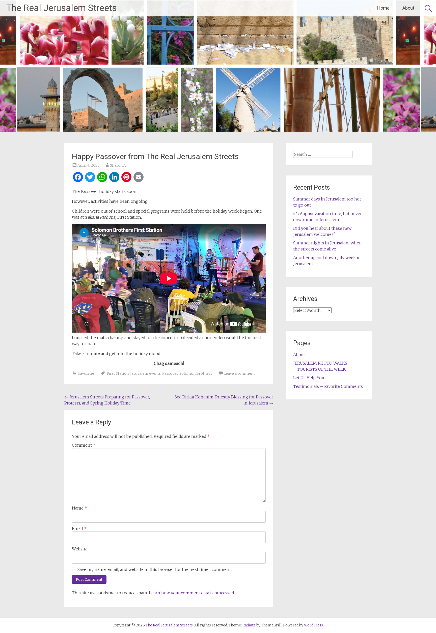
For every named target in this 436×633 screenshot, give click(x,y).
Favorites (86, 373)
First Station (118, 373)
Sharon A (118, 165)
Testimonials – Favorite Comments (328, 386)
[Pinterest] (126, 177)
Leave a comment (239, 373)
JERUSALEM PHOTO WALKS (320, 363)
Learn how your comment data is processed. (192, 592)
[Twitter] (90, 177)
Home (383, 8)
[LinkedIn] (114, 177)
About (408, 8)
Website (80, 548)
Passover (170, 373)
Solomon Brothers (195, 373)
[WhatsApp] (102, 177)
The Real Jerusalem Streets (61, 8)
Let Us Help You (308, 377)
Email (79, 528)
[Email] (138, 177)
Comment (83, 445)
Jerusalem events (145, 373)
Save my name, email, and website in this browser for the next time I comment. (154, 569)
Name (79, 508)
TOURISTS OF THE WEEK (321, 369)
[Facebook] (78, 177)
